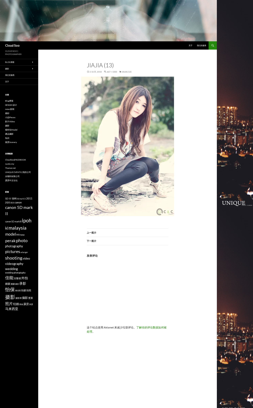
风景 (31, 304)
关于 (190, 45)
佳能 (9, 277)
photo (22, 240)
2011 (29, 198)
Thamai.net (10, 168)
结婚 (16, 304)
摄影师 (18, 298)
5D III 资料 (11, 198)
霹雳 (26, 304)
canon (18, 202)
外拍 (24, 278)
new (22, 234)
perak (10, 240)
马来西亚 (11, 309)
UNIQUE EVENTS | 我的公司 (18, 172)
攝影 (25, 297)
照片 (9, 303)
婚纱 (7, 113)
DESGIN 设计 (11, 105)
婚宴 (7, 283)
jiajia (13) (126, 71)
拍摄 (23, 290)
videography (14, 264)
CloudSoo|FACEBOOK (15, 159)
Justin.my (9, 164)
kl (6, 228)
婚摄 (13, 284)
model (10, 234)
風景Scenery (11, 142)
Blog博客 (9, 62)
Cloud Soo (12, 45)
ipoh (26, 220)
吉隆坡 (17, 278)
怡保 (10, 289)
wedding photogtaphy (15, 272)
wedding (11, 269)
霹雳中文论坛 (11, 180)
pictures (12, 251)
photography (14, 246)
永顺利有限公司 (12, 176)
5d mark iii (21, 199)
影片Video (10, 121)
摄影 (7, 69)
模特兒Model (11, 129)
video (26, 258)
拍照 (28, 290)
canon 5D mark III (13, 221)
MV (18, 235)
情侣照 (18, 290)
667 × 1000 (112, 71)
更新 (30, 297)
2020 (7, 202)
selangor (24, 252)
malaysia (18, 228)
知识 (7, 138)
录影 (22, 283)
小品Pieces (10, 117)
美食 (21, 304)
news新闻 (9, 109)
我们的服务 (201, 45)
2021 (12, 203)
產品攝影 (9, 134)
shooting (13, 257)
